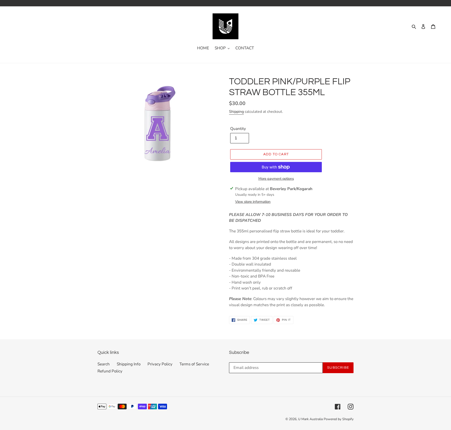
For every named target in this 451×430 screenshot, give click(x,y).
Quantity (238, 128)
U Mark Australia (310, 419)
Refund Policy (109, 371)
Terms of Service (194, 364)
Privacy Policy (160, 364)
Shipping (236, 111)
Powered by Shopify (339, 419)
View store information (253, 201)
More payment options (276, 178)
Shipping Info (128, 364)
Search (103, 364)
